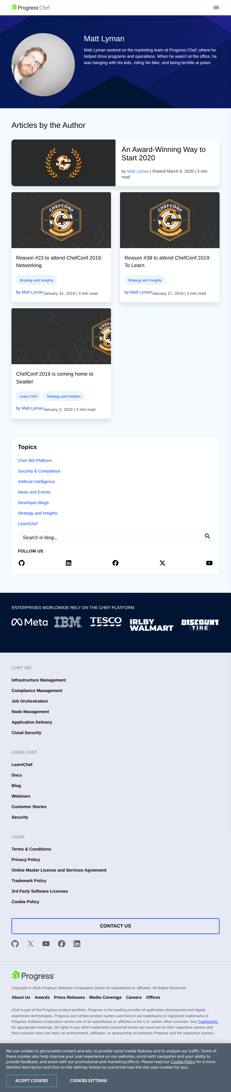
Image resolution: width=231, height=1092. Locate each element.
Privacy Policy (25, 859)
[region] (115, 1067)
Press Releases (69, 997)
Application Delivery (31, 722)
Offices (153, 997)
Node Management (30, 711)
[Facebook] (61, 944)
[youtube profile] (209, 562)
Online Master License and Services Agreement (58, 870)
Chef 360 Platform (35, 460)
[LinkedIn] (77, 944)
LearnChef (27, 523)
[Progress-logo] (33, 976)
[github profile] (22, 562)
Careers (134, 997)
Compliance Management (36, 690)
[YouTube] (46, 944)
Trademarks (208, 1022)
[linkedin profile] (68, 562)
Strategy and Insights (36, 280)
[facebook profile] (115, 562)
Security (19, 817)
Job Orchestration (29, 701)
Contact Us (115, 926)
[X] (30, 944)
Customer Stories (29, 806)
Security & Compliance (39, 471)
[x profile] (162, 562)
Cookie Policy (25, 901)
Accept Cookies (31, 1080)
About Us (20, 997)
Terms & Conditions (31, 849)
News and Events (34, 492)
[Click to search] (207, 536)
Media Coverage (105, 997)
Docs (16, 775)
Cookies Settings (88, 1080)
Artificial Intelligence (36, 481)
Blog (16, 785)
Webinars (20, 796)
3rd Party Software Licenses (39, 891)
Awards (42, 997)
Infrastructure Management (38, 680)
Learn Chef (28, 396)
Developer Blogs (33, 502)
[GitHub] (15, 944)
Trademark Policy (28, 880)
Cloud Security (26, 732)
